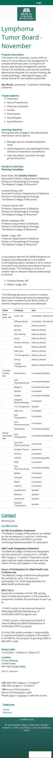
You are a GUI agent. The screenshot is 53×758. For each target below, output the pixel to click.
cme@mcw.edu (27, 719)
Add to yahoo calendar (11, 676)
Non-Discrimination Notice (37, 729)
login (11, 695)
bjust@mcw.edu (9, 525)
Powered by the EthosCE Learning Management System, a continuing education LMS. (40, 754)
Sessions (7, 712)
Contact (8, 515)
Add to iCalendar (17, 676)
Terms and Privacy (21, 727)
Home (6, 709)
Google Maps (18, 666)
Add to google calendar (4, 676)
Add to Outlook (24, 676)
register (22, 695)
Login (38, 3)
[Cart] (45, 4)
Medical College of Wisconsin (26, 725)
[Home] (26, 13)
